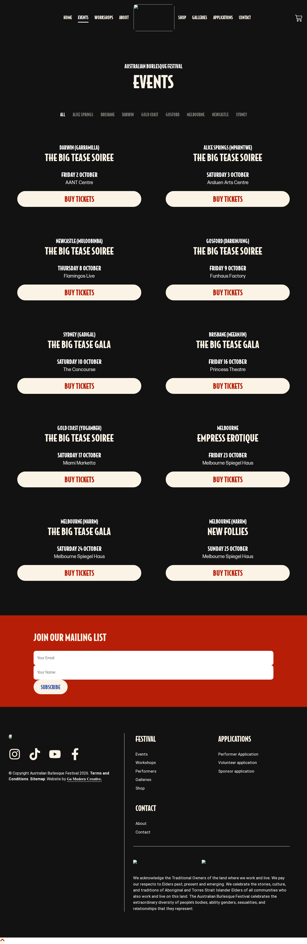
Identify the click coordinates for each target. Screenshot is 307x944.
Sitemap (37, 779)
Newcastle (220, 114)
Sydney (241, 114)
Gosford (172, 114)
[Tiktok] (35, 754)
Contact (245, 17)
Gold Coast (149, 114)
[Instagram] (15, 754)
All (62, 114)
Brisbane (108, 114)
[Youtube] (55, 754)
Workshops (103, 17)
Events (83, 17)
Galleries (199, 17)
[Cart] (298, 18)
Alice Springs (83, 114)
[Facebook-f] (75, 754)
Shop (182, 17)
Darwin (128, 114)
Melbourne (196, 114)
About (124, 17)
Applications (223, 17)
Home (68, 17)
